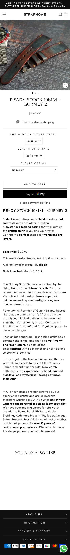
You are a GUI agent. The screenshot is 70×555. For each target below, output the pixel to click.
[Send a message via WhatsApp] (63, 548)
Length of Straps (34, 148)
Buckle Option (34, 163)
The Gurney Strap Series (19, 284)
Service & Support (34, 531)
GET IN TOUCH (34, 539)
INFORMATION (34, 522)
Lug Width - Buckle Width (33, 134)
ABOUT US (34, 514)
